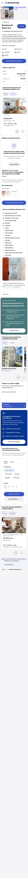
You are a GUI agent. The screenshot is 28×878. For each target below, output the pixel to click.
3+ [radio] (13, 486)
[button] (14, 112)
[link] (14, 494)
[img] (14, 106)
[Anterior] (17, 131)
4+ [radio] (16, 486)
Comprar (13, 94)
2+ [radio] (9, 486)
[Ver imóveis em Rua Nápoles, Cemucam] (20, 8)
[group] (14, 112)
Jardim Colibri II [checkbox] (9, 470)
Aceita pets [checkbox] (16, 477)
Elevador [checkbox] (17, 474)
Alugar (5, 94)
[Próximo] (23, 131)
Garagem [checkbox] (7, 477)
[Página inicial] (12, 3)
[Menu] (2, 2)
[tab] (5, 462)
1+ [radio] (5, 486)
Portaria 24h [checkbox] (8, 474)
